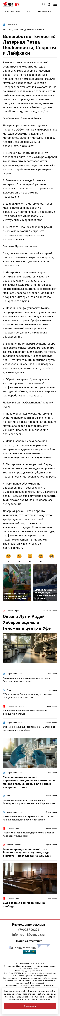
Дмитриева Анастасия (34, 30)
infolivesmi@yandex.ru (28, 934)
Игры (9, 690)
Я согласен (30, 1006)
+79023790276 (28, 929)
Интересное (12, 24)
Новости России (14, 845)
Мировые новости (14, 674)
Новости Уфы (13, 611)
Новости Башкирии (15, 706)
